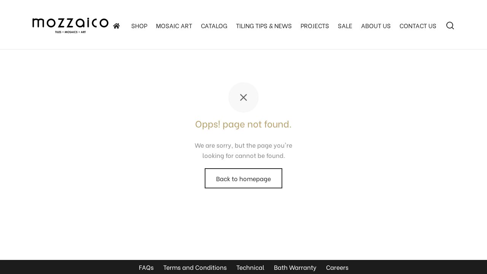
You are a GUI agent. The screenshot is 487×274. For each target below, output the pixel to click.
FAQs (146, 267)
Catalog (214, 25)
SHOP (139, 25)
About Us (376, 25)
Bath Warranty (295, 267)
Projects (315, 25)
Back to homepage (243, 178)
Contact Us (417, 25)
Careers (337, 267)
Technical (250, 267)
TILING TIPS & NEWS (264, 25)
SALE (345, 25)
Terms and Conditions (195, 267)
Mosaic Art (174, 25)
